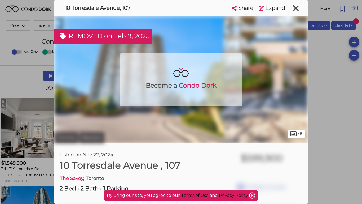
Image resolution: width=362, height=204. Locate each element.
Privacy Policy (234, 195)
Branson (92, 138)
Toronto (66, 138)
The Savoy (71, 178)
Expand (274, 8)
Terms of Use (195, 195)
